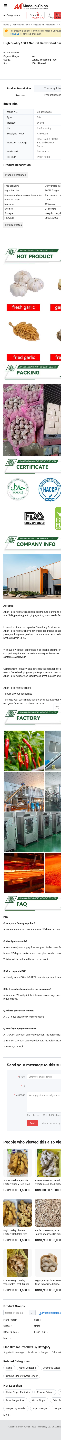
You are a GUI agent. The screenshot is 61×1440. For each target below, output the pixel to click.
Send (32, 1123)
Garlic (9, 1367)
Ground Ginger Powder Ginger (22, 1375)
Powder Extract (45, 1392)
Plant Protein (10, 1319)
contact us (14, 33)
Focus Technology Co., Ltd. (42, 1426)
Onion (37, 1325)
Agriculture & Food (21, 24)
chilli (36, 1319)
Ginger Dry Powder (16, 1408)
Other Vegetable (27, 1367)
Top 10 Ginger (40, 1408)
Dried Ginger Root (15, 1400)
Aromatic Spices (51, 1367)
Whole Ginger (39, 1400)
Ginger (6, 1325)
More (6, 1414)
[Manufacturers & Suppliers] (31, 6)
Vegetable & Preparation (44, 24)
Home (6, 24)
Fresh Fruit (40, 1332)
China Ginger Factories (18, 1392)
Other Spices (10, 1332)
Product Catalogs (51, 1312)
